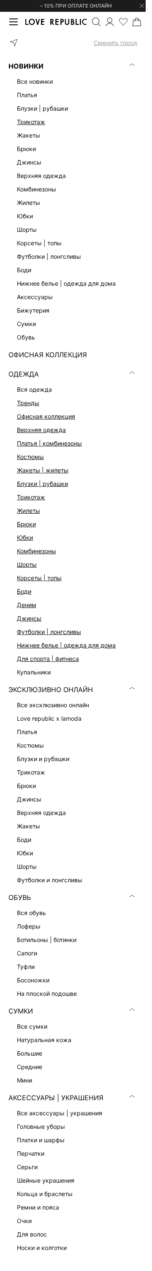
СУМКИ (20, 1011)
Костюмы (30, 456)
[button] (73, 42)
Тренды (28, 402)
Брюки (26, 524)
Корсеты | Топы (39, 577)
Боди (24, 591)
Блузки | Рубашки (42, 483)
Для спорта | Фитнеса (48, 658)
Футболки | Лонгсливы (49, 631)
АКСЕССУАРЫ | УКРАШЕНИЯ (55, 1097)
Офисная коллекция (46, 416)
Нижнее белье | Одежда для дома (66, 645)
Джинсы (29, 618)
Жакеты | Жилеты (42, 470)
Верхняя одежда (41, 429)
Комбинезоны (36, 551)
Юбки (25, 537)
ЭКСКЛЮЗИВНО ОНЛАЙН (50, 689)
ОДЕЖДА (23, 374)
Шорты (27, 564)
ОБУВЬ (19, 897)
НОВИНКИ (25, 66)
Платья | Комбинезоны (49, 443)
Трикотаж (31, 121)
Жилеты (28, 510)
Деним (26, 604)
